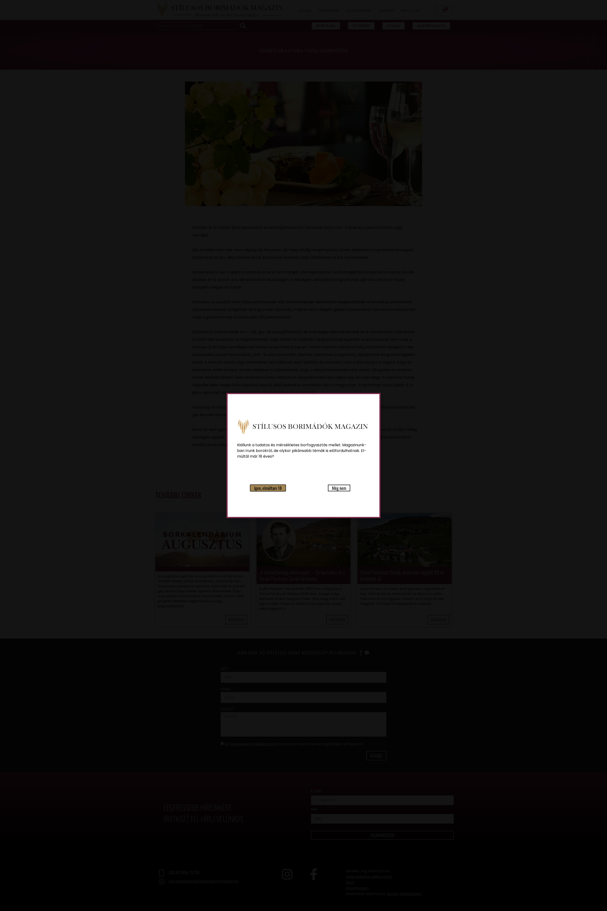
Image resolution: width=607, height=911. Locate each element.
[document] (303, 455)
